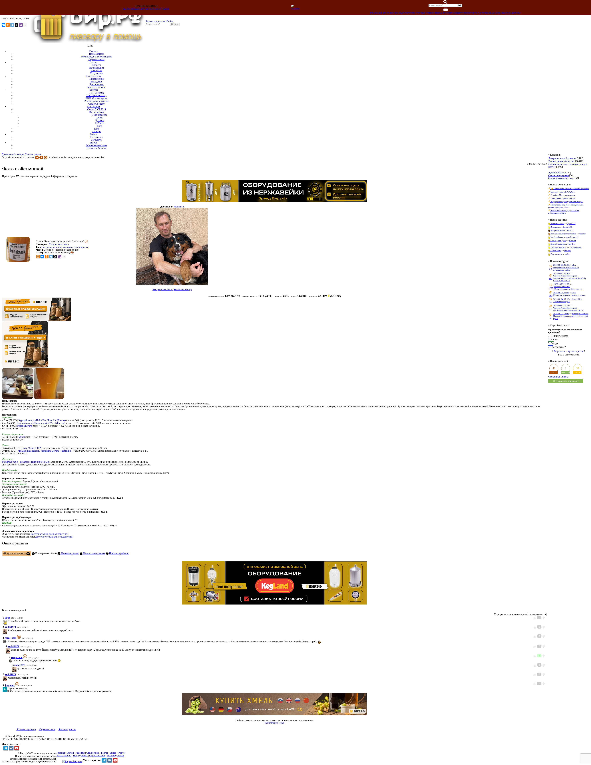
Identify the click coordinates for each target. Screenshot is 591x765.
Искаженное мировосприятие (563, 234)
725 (550, 309)
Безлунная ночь (557, 230)
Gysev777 (571, 223)
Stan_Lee (571, 244)
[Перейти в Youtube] (16, 748)
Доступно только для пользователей (49, 534)
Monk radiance (556, 237)
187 (550, 295)
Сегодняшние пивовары (566, 381)
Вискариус (555, 227)
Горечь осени (556, 254)
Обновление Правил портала (562, 198)
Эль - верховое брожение (561, 161)
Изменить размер (69, 553)
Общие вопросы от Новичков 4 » (568, 289)
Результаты (559, 351)
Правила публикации (13, 154)
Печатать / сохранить (93, 553)
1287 (551, 288)
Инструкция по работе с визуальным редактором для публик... (565, 206)
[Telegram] (12, 25)
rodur (567, 254)
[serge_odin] (7, 641)
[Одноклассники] (8, 25)
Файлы (496, 13)
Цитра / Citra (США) (31, 448)
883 (550, 278)
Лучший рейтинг (557, 172)
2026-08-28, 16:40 (561, 273)
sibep (574, 265)
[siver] (7, 621)
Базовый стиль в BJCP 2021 (562, 192)
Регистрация (131, 8)
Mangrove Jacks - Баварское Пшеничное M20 (25, 462)
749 (550, 269)
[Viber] (21, 25)
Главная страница (26, 729)
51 (551, 302)
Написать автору (183, 289)
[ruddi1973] (172, 247)
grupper (582, 234)
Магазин (388, 13)
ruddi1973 (179, 206)
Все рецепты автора (163, 289)
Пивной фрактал (557, 244)
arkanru (570, 230)
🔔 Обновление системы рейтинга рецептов (569, 188)
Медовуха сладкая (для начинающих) (566, 201)
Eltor (574, 293)
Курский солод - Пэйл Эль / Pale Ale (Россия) (42, 420)
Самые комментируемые (561, 178)
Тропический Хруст (559, 247)
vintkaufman (554, 376)
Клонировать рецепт (46, 553)
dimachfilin (577, 299)
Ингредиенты (464, 13)
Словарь (485, 13)
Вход (144, 8)
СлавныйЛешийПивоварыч (565, 276)
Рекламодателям (67, 729)
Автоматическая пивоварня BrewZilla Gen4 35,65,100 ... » (569, 279)
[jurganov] (7, 688)
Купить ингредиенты (16, 553)
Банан (21, 437)
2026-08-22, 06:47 (561, 313)
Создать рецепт (33, 154)
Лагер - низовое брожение (562, 158)
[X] (16, 25)
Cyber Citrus (555, 251)
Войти (170, 21)
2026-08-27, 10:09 (561, 284)
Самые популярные (558, 175)
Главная (376, 13)
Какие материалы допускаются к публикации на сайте (563, 211)
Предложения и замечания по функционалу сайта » (566, 268)
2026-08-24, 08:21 (561, 305)
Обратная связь (158, 8)
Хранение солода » (561, 301)
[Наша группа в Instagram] (45, 157)
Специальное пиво (59, 244)
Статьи (420, 13)
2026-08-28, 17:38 (561, 265)
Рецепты (449, 13)
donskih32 (567, 227)
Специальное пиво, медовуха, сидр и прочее (65, 247)
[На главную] (87, 42)
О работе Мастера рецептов (562, 195)
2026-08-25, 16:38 (561, 293)
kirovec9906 (576, 247)
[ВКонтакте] (3, 25)
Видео (506, 13)
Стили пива (434, 13)
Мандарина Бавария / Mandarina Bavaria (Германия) (44, 450)
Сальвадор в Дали (558, 240)
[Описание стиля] (86, 241)
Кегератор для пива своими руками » (569, 295)
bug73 (565, 376)
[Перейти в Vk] (11, 748)
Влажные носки (557, 223)
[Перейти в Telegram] (5, 748)
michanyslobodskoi (562, 286)
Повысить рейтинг (119, 553)
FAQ (476, 13)
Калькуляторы (405, 13)
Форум (515, 13)
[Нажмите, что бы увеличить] (19, 249)
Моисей (572, 240)
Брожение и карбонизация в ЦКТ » (568, 310)
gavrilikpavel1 (572, 237)
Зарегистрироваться (156, 21)
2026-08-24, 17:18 (561, 299)
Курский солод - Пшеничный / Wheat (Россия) (41, 423)
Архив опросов (575, 351)
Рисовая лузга (24, 425)
